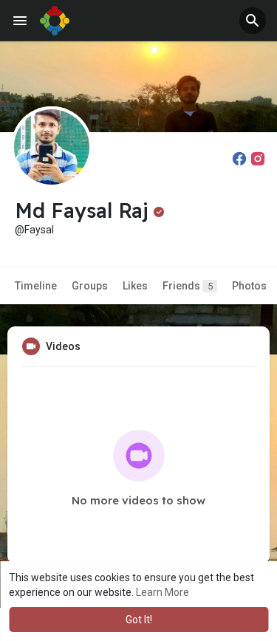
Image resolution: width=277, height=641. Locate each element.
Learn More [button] (162, 592)
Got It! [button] (139, 619)
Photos (249, 286)
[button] (252, 20)
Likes (135, 286)
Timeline (36, 286)
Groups (90, 286)
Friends (188, 286)
